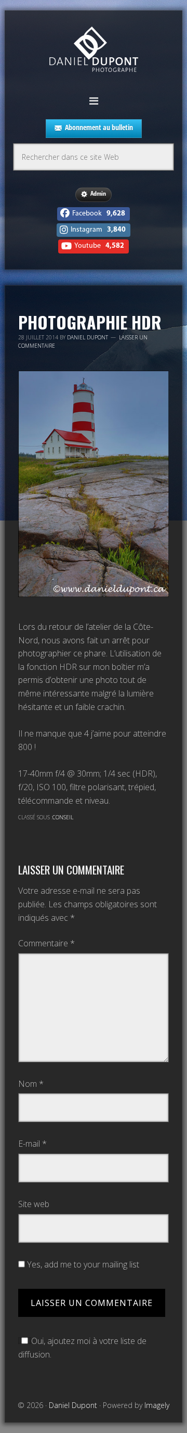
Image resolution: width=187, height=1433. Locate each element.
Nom (31, 1083)
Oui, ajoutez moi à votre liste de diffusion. (82, 1347)
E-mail (32, 1143)
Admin (98, 193)
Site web (33, 1204)
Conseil (62, 817)
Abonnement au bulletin (99, 127)
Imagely (156, 1405)
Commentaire (46, 943)
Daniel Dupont (93, 50)
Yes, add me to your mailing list (82, 1264)
